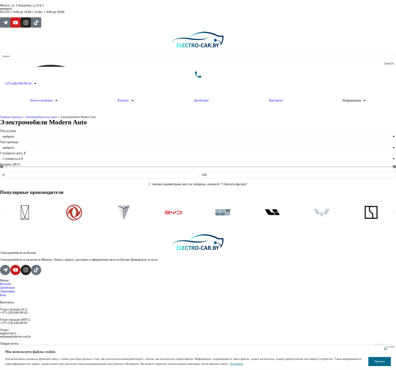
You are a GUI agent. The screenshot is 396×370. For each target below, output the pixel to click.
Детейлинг (201, 100)
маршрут (6, 8)
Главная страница (11, 117)
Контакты (276, 100)
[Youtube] (15, 22)
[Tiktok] (36, 22)
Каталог (123, 100)
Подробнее (236, 363)
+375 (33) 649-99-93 (13, 323)
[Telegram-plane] (5, 22)
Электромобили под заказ (41, 117)
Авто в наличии (41, 100)
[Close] (389, 348)
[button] (2, 211)
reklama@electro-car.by (15, 336)
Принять (379, 361)
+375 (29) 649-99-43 (18, 83)
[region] (198, 357)
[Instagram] (26, 22)
